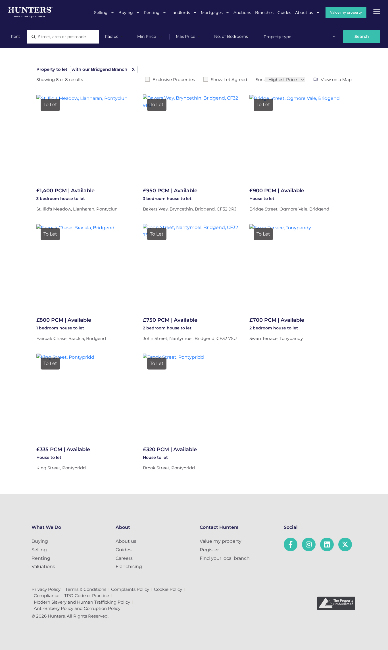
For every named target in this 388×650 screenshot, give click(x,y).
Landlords (180, 12)
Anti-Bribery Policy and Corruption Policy (77, 608)
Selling (101, 12)
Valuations (43, 566)
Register (209, 549)
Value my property (220, 541)
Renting (152, 12)
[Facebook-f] (290, 544)
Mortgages (212, 12)
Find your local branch (225, 558)
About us (304, 12)
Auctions (242, 12)
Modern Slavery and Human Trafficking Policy (82, 602)
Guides (284, 12)
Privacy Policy (46, 589)
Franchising (129, 566)
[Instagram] (309, 544)
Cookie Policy (168, 589)
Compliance (46, 595)
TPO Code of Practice (86, 595)
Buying (125, 12)
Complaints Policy (130, 589)
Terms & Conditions (85, 589)
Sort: (260, 79)
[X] (345, 544)
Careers (124, 558)
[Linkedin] (327, 544)
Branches (264, 12)
